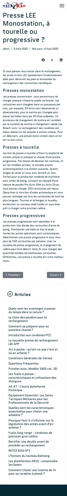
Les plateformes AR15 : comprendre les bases (33, 463)
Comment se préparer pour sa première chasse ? (29, 328)
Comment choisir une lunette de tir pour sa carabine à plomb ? (32, 472)
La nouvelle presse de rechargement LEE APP (33, 342)
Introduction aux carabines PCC (30, 335)
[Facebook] (43, 60)
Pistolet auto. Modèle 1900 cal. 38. (33, 369)
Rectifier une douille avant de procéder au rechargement (29, 443)
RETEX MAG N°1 (19, 450)
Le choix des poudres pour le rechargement (28, 319)
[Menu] (62, 5)
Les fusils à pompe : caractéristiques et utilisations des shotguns (32, 377)
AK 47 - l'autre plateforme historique (27, 388)
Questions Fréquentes (24, 363)
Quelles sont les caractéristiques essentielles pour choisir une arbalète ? (31, 411)
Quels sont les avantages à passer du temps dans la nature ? (32, 310)
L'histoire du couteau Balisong (29, 456)
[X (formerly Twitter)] (52, 60)
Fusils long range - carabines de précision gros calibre (30, 434)
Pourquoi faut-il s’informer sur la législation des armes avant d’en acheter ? (31, 424)
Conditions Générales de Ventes (30, 358)
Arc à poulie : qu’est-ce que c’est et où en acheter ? (33, 351)
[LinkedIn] (61, 60)
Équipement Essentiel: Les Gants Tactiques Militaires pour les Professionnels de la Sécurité (31, 399)
